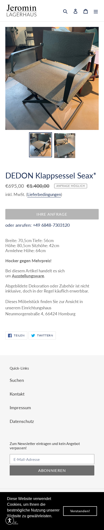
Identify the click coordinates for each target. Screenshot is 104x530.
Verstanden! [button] (80, 511)
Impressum (20, 407)
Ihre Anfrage (52, 214)
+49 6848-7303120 (51, 225)
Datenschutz (22, 421)
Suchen (17, 380)
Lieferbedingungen (44, 194)
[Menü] (96, 10)
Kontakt (17, 393)
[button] (10, 520)
